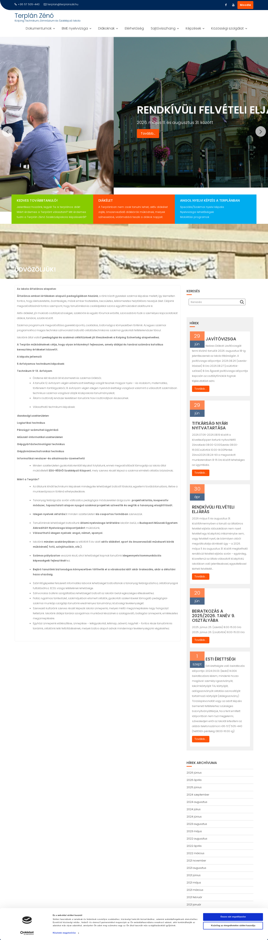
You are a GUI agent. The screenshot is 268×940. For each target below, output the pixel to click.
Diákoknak (106, 28)
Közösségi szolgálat (227, 28)
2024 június (194, 816)
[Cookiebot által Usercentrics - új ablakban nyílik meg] (27, 933)
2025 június (194, 787)
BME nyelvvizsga (75, 28)
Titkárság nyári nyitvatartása (210, 425)
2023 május (194, 831)
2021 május (194, 882)
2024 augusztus (197, 802)
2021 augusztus (196, 868)
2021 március (195, 890)
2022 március (195, 853)
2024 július (194, 809)
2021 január (194, 904)
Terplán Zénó (34, 15)
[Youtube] (233, 5)
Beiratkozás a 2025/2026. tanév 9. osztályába (213, 615)
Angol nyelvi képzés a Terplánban (210, 200)
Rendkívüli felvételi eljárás (213, 509)
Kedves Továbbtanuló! (37, 200)
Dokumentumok (39, 28)
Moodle (245, 5)
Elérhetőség (134, 28)
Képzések (193, 28)
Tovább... (34, 123)
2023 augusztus (197, 824)
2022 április (194, 846)
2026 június (194, 772)
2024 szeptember (198, 794)
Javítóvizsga (221, 339)
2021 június (194, 875)
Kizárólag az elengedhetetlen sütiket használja (233, 926)
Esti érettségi (221, 659)
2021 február (194, 897)
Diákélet (105, 200)
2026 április (194, 780)
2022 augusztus (197, 838)
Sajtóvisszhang (163, 28)
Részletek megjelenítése (64, 933)
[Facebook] (225, 5)
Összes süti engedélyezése (233, 917)
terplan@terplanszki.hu (63, 4)
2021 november (196, 860)
